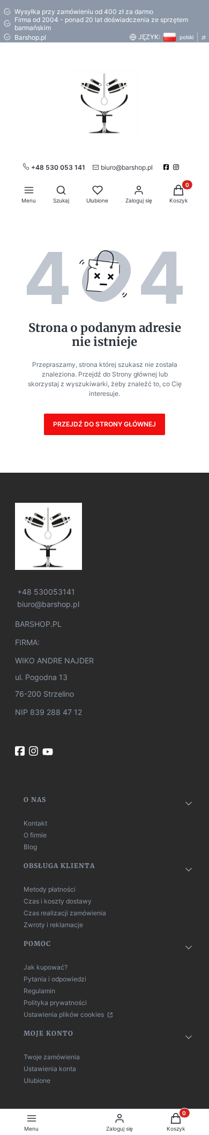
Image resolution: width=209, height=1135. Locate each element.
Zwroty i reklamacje (53, 925)
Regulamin (39, 991)
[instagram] (177, 167)
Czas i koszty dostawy (58, 901)
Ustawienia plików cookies (65, 1014)
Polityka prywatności (55, 1003)
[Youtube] (48, 752)
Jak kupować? (46, 967)
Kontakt (35, 823)
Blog (30, 847)
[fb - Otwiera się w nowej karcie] (21, 751)
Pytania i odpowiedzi (55, 979)
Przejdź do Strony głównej (104, 424)
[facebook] (167, 167)
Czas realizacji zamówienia (65, 913)
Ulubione (37, 1080)
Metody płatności (50, 889)
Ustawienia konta (50, 1069)
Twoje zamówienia (52, 1057)
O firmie (35, 835)
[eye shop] (104, 536)
